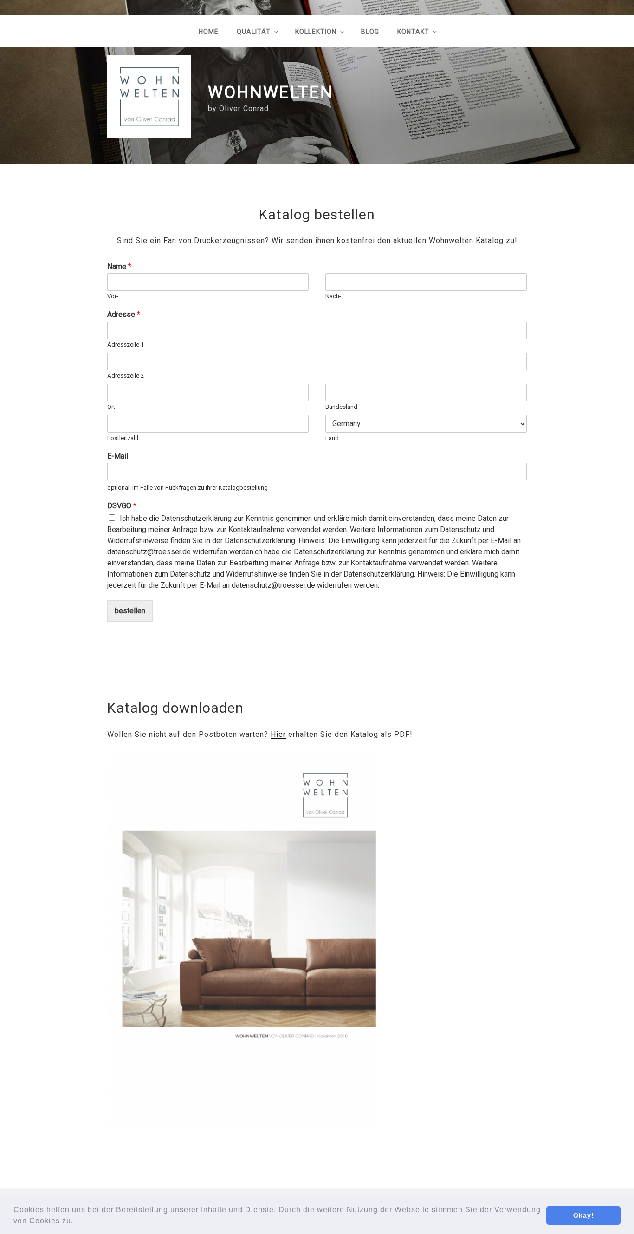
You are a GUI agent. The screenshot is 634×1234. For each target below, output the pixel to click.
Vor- (112, 296)
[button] (77, 1222)
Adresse (123, 314)
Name (119, 266)
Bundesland (341, 406)
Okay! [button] (583, 1215)
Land (332, 437)
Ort (111, 406)
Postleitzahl (122, 437)
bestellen (130, 610)
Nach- (333, 296)
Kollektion (315, 31)
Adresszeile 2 (125, 375)
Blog (370, 31)
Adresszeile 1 (125, 344)
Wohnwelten (271, 92)
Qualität (254, 31)
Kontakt (413, 31)
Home (209, 31)
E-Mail (117, 456)
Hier (278, 734)
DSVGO (121, 505)
